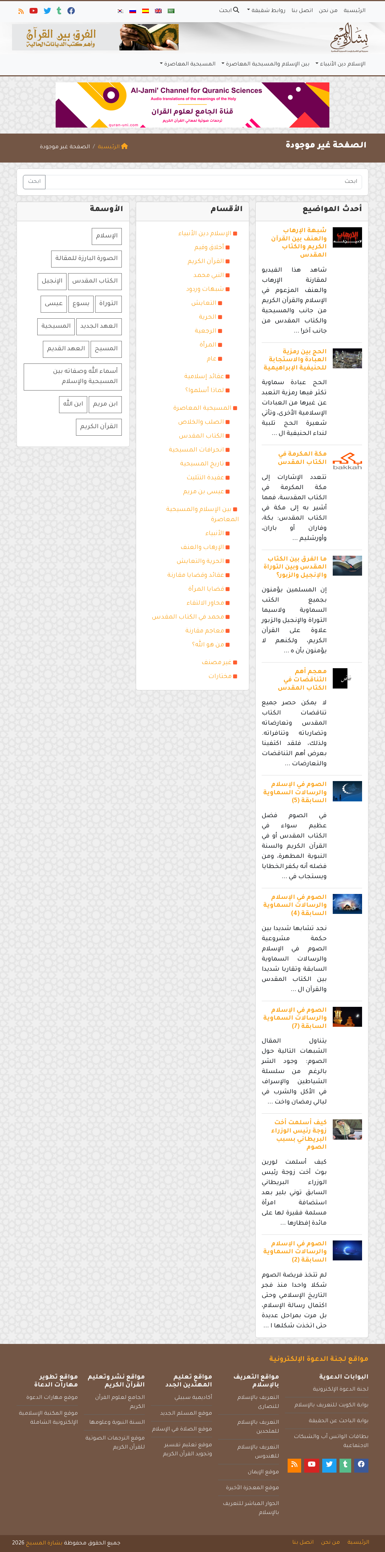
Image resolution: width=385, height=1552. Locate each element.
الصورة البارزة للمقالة (86, 258)
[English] (158, 11)
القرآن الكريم (206, 261)
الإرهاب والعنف (202, 547)
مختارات (220, 676)
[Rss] (20, 12)
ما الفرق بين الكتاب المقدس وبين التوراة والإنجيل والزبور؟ (295, 567)
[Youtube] (33, 12)
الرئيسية (354, 11)
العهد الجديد (99, 326)
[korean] (120, 11)
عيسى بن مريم (203, 492)
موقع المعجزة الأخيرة (252, 1488)
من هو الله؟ (208, 645)
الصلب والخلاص (201, 422)
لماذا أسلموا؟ (204, 391)
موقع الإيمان (263, 1473)
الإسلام (107, 236)
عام (212, 359)
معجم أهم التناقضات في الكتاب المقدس (302, 680)
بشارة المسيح (44, 1544)
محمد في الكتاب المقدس (188, 617)
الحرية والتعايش (200, 561)
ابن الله (73, 404)
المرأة (208, 345)
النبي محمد (208, 275)
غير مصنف (217, 663)
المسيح (106, 349)
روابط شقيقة (268, 11)
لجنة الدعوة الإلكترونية (340, 1390)
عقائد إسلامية (204, 377)
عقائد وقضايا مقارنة (195, 575)
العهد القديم (66, 349)
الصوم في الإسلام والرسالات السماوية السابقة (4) (295, 905)
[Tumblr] (58, 12)
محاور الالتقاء (205, 603)
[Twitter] (47, 12)
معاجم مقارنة (204, 631)
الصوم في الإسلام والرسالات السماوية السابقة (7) (295, 1018)
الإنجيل (52, 281)
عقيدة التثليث (205, 478)
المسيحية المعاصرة (189, 65)
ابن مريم (105, 404)
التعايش (204, 303)
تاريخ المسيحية (202, 464)
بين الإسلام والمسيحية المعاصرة (267, 65)
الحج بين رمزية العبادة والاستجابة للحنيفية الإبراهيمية (295, 360)
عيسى (54, 304)
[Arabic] (171, 11)
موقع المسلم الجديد (186, 1414)
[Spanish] (145, 11)
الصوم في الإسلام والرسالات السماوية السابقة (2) (295, 1252)
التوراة (108, 304)
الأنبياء (214, 534)
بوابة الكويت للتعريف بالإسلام (331, 1406)
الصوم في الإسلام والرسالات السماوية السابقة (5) (295, 792)
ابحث (226, 11)
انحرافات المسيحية (196, 450)
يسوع (81, 304)
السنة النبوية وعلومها (117, 1423)
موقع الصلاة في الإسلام (182, 1430)
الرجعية (206, 331)
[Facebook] (70, 12)
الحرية (208, 317)
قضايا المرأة (206, 589)
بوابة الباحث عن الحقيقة (338, 1421)
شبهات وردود (205, 289)
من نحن (328, 11)
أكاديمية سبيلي (193, 1398)
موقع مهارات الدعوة (52, 1398)
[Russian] (132, 11)
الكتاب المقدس (201, 436)
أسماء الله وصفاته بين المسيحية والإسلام (85, 376)
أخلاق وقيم (209, 248)
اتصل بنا (302, 11)
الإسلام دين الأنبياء (342, 65)
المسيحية (56, 326)
